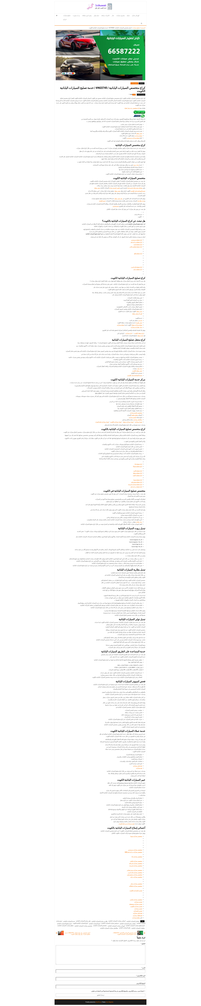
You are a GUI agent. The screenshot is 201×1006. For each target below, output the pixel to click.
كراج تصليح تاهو (138, 253)
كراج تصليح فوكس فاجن (136, 247)
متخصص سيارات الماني (136, 861)
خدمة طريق (116, 206)
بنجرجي (140, 320)
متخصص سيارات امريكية (135, 863)
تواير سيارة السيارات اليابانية (83, 921)
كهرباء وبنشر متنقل (137, 313)
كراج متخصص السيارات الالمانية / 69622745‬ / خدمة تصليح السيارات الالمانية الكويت (124, 933)
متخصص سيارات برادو (136, 877)
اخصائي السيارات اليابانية (132, 921)
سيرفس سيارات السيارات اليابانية (110, 923)
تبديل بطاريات (141, 201)
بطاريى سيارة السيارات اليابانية (99, 921)
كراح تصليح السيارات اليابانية (64, 923)
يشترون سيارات (120, 15)
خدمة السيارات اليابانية (69, 921)
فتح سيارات (139, 768)
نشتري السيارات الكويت (136, 890)
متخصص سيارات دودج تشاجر (134, 870)
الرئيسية (143, 28)
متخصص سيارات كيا (137, 856)
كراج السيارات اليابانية (94, 923)
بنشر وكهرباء (138, 322)
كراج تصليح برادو (138, 269)
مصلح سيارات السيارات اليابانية (65, 925)
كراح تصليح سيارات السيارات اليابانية (135, 925)
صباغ (128, 15)
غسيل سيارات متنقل (128, 422)
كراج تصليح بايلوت (137, 475)
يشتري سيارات (138, 908)
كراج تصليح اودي (138, 244)
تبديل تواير (96, 15)
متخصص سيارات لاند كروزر (135, 872)
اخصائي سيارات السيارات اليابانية (117, 921)
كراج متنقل (140, 335)
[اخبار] (57, 16)
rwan (131, 94)
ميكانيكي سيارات (137, 419)
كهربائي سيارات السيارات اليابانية (116, 926)
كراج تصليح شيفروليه (136, 482)
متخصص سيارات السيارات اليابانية (83, 926)
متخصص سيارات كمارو (136, 899)
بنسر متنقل (139, 311)
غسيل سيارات (138, 422)
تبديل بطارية (139, 522)
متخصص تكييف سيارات (136, 413)
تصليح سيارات (66, 15)
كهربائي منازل (135, 15)
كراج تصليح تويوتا (137, 480)
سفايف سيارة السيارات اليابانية (128, 923)
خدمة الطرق (102, 201)
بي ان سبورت (76, 15)
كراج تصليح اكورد (137, 471)
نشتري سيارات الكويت (136, 906)
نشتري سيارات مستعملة (135, 904)
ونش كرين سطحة (86, 15)
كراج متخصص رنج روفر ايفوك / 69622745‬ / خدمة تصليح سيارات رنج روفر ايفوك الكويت (77, 933)
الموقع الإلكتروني (140, 983)
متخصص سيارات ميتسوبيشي (134, 874)
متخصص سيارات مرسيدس (135, 850)
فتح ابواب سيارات (137, 766)
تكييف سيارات (132, 417)
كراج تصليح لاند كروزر (136, 267)
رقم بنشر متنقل (118, 198)
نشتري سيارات (138, 902)
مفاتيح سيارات (136, 917)
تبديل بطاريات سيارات (136, 327)
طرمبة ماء (130, 188)
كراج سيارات (128, 333)
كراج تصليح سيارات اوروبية (135, 484)
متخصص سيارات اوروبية (135, 865)
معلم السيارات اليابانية (124, 928)
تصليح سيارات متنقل (137, 325)
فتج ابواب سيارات (137, 913)
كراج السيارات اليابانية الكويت (80, 923)
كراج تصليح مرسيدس (136, 240)
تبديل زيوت (136, 165)
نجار (113, 15)
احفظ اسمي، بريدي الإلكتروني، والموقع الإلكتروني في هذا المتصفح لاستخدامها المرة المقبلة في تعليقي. (117, 991)
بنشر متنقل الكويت (137, 371)
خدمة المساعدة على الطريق (138, 191)
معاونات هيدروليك (137, 188)
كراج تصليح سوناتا (137, 466)
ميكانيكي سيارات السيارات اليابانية (109, 928)
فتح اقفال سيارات (137, 915)
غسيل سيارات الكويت (115, 422)
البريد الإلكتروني (140, 975)
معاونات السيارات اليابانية (138, 928)
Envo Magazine (109, 1002)
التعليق (143, 943)
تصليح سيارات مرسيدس (133, 138)
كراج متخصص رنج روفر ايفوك (132, 108)
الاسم (143, 968)
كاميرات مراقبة (105, 15)
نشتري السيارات (138, 911)
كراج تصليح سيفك (137, 473)
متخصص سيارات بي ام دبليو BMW (133, 852)
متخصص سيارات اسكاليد (135, 886)
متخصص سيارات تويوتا (136, 836)
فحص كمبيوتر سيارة (114, 188)
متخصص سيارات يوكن (136, 884)
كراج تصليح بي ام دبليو (136, 242)
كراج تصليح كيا (138, 464)
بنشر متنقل (139, 133)
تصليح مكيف (134, 415)
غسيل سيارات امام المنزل (102, 422)
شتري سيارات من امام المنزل (126, 823)
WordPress (98, 1002)
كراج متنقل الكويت (139, 333)
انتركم (64, 19)
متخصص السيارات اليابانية (100, 925)
